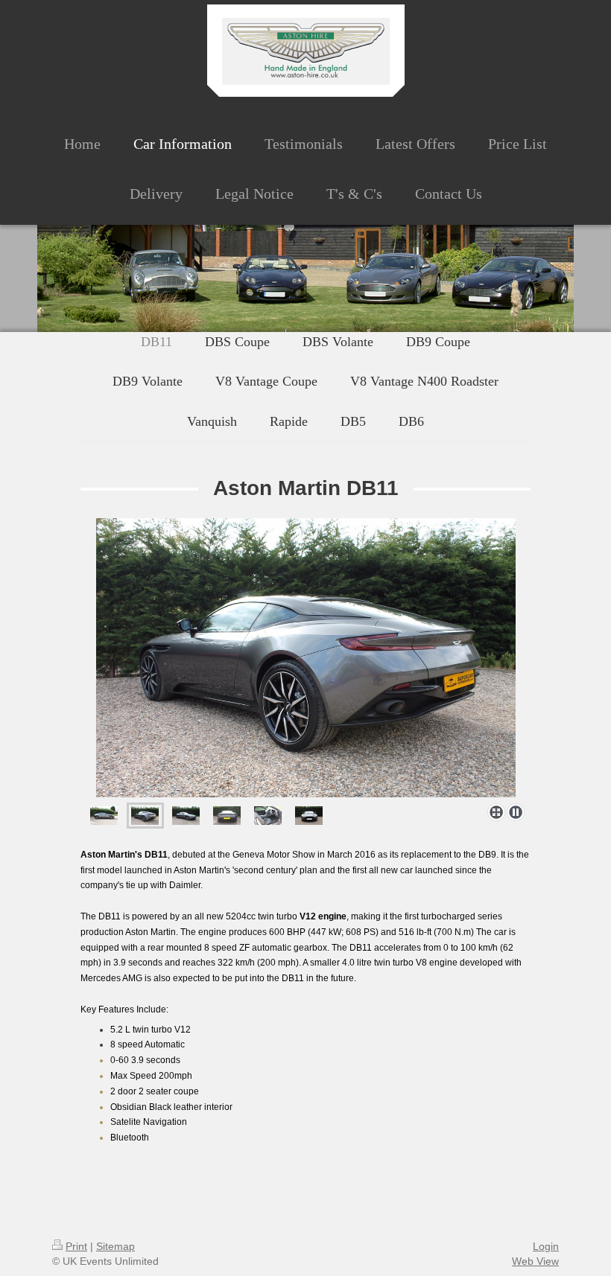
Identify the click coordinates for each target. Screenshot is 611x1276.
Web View (535, 1261)
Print (76, 1246)
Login (546, 1246)
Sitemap (115, 1246)
